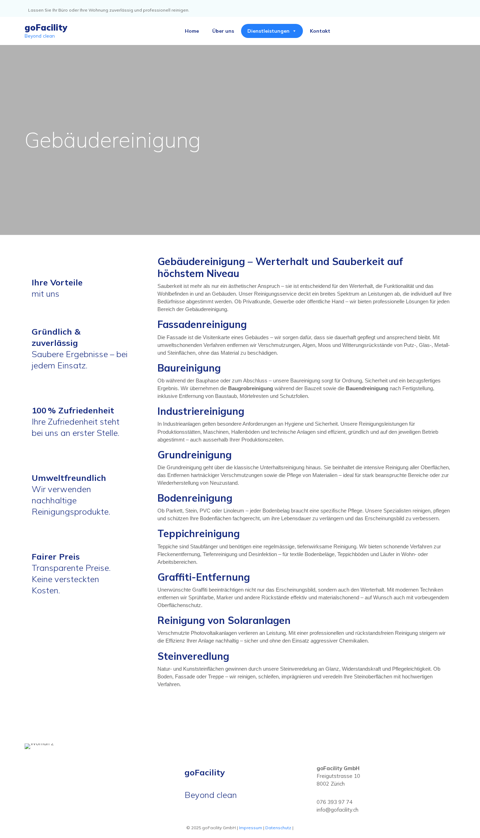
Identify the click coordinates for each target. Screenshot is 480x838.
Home (192, 31)
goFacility (46, 27)
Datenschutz (278, 827)
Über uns (223, 31)
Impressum (250, 827)
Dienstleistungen (268, 31)
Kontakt (320, 31)
